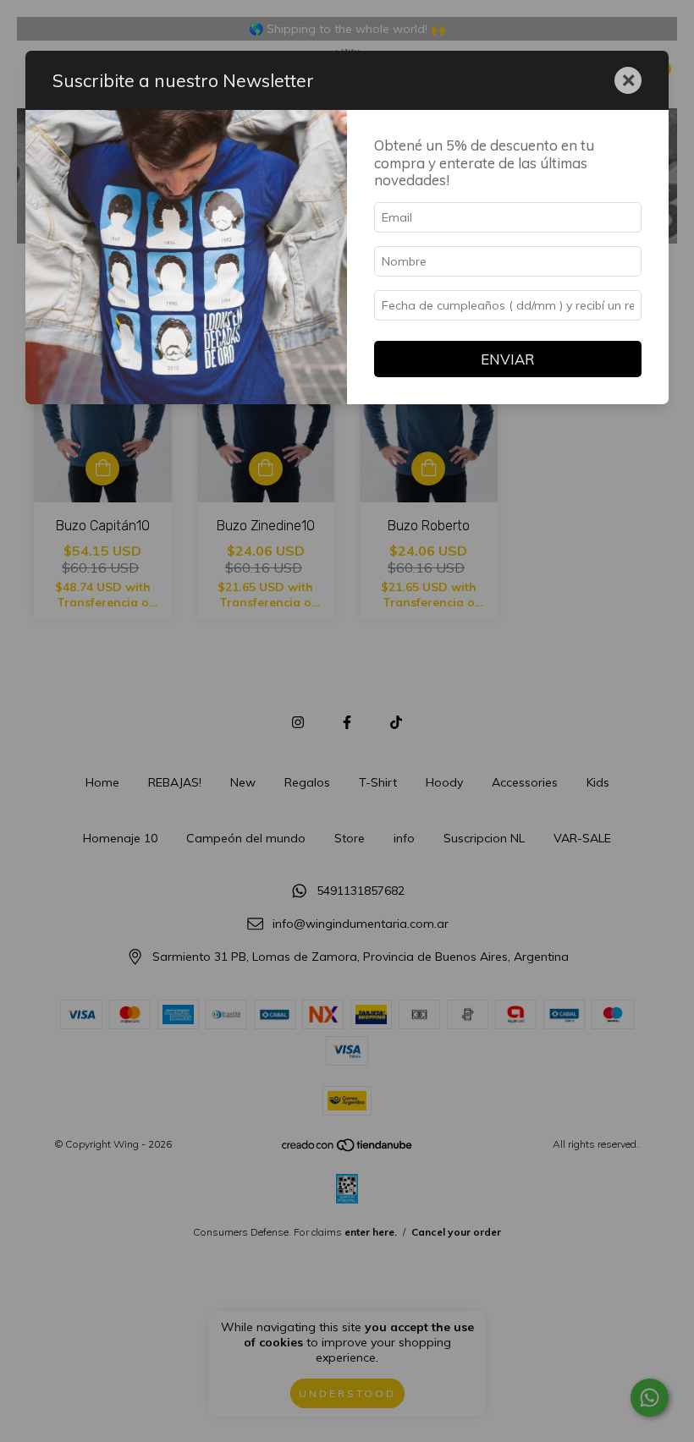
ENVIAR (508, 359)
